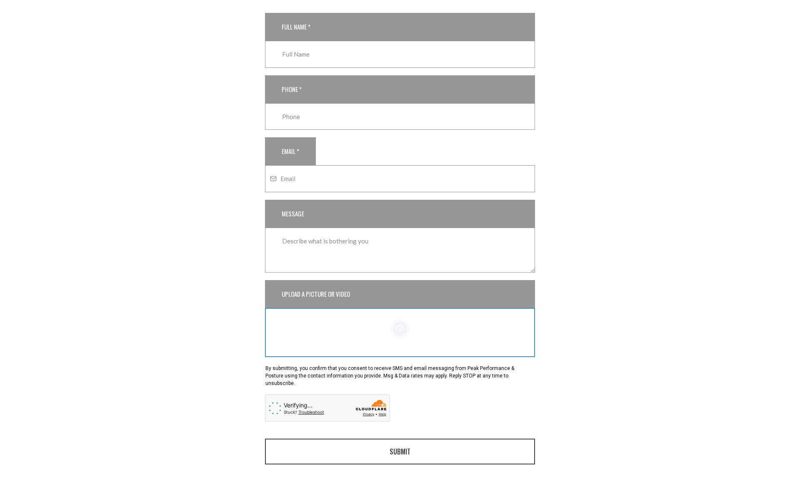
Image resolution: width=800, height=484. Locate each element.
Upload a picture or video (316, 293)
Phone (292, 89)
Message (293, 213)
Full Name (296, 26)
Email (290, 151)
